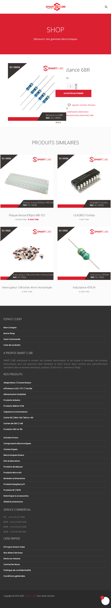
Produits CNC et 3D (13, 429)
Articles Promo (11, 437)
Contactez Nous (12, 564)
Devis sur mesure (12, 558)
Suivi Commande (12, 339)
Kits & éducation (12, 461)
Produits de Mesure (13, 466)
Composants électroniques (17, 443)
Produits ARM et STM (14, 406)
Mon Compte (10, 327)
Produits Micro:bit (13, 472)
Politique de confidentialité (17, 570)
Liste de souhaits (12, 345)
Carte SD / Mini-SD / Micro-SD (18, 417)
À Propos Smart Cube (14, 547)
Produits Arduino (12, 400)
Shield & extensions (13, 501)
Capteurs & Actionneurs (15, 411)
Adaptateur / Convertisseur (17, 382)
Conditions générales (14, 576)
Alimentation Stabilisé (15, 394)
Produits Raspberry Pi (14, 484)
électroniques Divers (14, 455)
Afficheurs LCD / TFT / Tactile (18, 388)
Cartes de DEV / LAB (13, 423)
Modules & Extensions (14, 478)
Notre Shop (9, 333)
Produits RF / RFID (12, 490)
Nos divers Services (13, 552)
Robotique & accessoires (16, 496)
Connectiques (11, 449)
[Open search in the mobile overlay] (106, 7)
